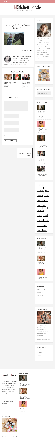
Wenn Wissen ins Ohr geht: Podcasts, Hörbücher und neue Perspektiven (43, 249)
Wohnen (39, 230)
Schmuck (40, 215)
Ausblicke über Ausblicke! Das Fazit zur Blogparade (42, 174)
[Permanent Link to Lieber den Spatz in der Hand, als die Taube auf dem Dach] (8, 79)
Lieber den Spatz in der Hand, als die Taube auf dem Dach (7, 84)
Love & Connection (41, 298)
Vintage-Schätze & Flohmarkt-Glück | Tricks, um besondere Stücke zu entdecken (42, 144)
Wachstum (44, 225)
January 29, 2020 (25, 87)
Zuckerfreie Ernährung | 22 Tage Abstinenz (42, 129)
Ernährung (40, 195)
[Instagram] (5, 1)
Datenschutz (40, 358)
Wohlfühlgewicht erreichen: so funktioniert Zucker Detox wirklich (42, 160)
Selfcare (47, 220)
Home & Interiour (41, 301)
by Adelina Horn (21, 21)
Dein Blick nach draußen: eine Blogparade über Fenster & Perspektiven (41, 114)
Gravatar (9, 135)
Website (25, 64)
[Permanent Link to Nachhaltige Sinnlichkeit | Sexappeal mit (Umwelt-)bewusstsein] (41, 260)
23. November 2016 (10, 21)
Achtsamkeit (40, 190)
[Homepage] (7, 1)
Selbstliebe (40, 220)
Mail (7, 120)
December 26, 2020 (7, 88)
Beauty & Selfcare (41, 289)
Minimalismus (41, 210)
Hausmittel (44, 200)
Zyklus (44, 230)
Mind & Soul (40, 295)
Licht (39, 205)
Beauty (47, 190)
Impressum (39, 352)
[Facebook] (3, 1)
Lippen (43, 205)
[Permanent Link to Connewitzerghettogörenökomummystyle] (26, 79)
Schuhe (45, 215)
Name (8, 113)
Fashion (46, 195)
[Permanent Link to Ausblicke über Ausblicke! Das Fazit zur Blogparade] (41, 171)
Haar (39, 200)
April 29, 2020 (16, 83)
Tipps (39, 225)
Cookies (39, 355)
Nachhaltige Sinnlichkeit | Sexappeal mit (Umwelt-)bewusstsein (43, 264)
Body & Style (40, 292)
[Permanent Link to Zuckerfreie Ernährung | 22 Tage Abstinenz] (41, 126)
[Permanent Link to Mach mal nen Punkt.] (17, 79)
